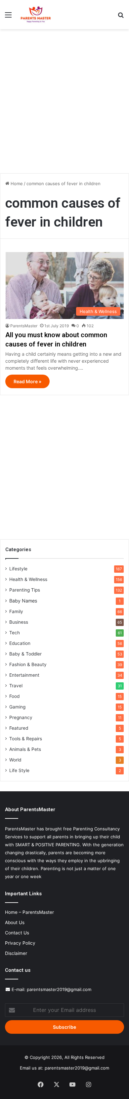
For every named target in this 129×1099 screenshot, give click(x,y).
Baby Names (23, 600)
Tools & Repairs (25, 738)
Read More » (27, 381)
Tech (14, 632)
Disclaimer (16, 953)
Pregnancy (20, 717)
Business (18, 622)
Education (19, 643)
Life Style (19, 770)
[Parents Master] (36, 15)
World (15, 759)
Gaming (17, 706)
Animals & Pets (25, 749)
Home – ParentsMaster (29, 912)
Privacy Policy (20, 943)
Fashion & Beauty (28, 664)
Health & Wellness (28, 579)
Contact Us (17, 932)
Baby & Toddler (25, 653)
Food (14, 696)
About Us (14, 922)
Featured (18, 728)
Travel (15, 685)
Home (16, 183)
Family (16, 611)
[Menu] (8, 17)
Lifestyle (18, 568)
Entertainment (24, 675)
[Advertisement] (64, 103)
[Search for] (120, 17)
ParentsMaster (23, 325)
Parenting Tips (24, 590)
